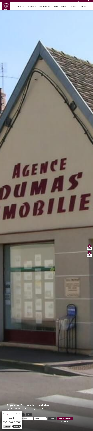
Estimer (29, 414)
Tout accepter (16, 426)
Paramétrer (7, 426)
